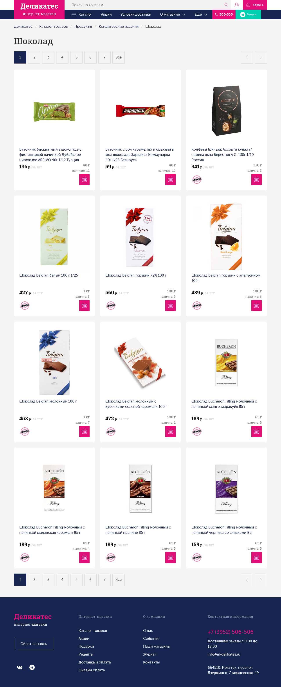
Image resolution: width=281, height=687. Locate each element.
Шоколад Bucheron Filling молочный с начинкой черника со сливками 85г (224, 530)
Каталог (84, 14)
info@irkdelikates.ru (224, 654)
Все (118, 57)
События (151, 638)
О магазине (171, 14)
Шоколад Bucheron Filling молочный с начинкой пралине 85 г (138, 530)
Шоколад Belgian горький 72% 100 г (135, 275)
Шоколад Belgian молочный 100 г (48, 401)
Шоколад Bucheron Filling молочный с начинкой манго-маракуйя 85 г (224, 404)
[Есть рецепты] (197, 179)
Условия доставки (136, 14)
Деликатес (23, 26)
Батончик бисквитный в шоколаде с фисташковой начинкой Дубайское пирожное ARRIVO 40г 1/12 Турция (50, 154)
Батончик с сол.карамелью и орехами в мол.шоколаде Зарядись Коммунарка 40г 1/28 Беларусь (139, 154)
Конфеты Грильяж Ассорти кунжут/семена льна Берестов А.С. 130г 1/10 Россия (222, 154)
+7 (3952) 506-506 (231, 632)
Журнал (150, 654)
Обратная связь (34, 644)
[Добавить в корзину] (84, 179)
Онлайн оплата (92, 670)
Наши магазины (156, 646)
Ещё (199, 14)
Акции (106, 14)
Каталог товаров (53, 26)
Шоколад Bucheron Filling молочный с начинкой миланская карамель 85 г (52, 530)
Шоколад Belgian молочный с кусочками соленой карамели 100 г (136, 404)
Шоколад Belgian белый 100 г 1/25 (48, 275)
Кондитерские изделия (119, 26)
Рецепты (86, 654)
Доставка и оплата (95, 662)
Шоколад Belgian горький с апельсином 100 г (225, 278)
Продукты (83, 26)
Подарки (86, 646)
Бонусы (251, 14)
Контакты (151, 662)
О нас (148, 631)
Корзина (257, 4)
